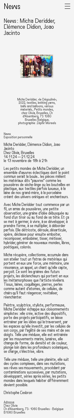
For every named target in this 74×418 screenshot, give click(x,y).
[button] (67, 8)
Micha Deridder (15, 144)
